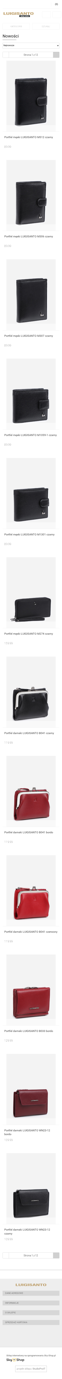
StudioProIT (39, 1368)
